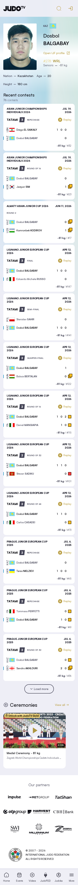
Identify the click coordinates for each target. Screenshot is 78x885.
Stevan (25, 473)
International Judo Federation (47, 854)
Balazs (26, 376)
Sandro (27, 668)
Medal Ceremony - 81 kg (23, 753)
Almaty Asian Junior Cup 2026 (27, 206)
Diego (26, 129)
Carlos (25, 522)
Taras (25, 571)
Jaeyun (23, 186)
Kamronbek (29, 230)
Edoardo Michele (31, 279)
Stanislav (25, 319)
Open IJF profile (54, 53)
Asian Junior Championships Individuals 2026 (27, 110)
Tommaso (28, 611)
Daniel (27, 425)
